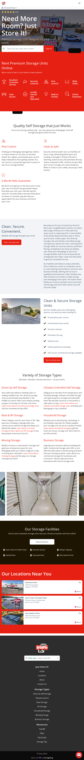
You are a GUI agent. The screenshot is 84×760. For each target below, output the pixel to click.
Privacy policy (42, 753)
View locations (42, 542)
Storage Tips (42, 742)
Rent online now (53, 360)
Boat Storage (42, 702)
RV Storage (42, 706)
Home (42, 671)
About (42, 680)
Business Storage (42, 719)
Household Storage (42, 711)
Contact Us (42, 684)
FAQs (42, 733)
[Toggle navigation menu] (80, 3)
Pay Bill (42, 729)
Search (49, 48)
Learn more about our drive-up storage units (20, 406)
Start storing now (11, 242)
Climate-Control (42, 698)
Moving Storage (42, 715)
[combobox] (42, 658)
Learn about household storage (57, 428)
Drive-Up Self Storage (42, 694)
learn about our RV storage (22, 431)
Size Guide (42, 737)
